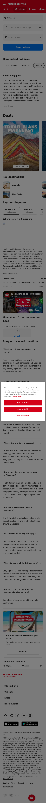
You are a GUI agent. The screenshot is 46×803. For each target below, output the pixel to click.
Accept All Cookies (23, 409)
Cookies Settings (23, 415)
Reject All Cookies (23, 403)
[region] (23, 401)
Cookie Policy (17, 396)
